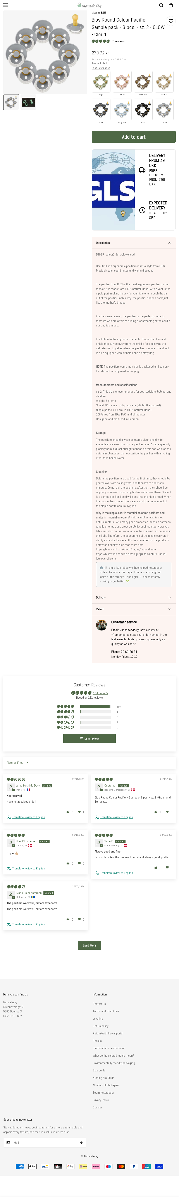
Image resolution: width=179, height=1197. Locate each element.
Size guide (99, 1070)
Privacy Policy (101, 1100)
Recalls (97, 1041)
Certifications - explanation (109, 1048)
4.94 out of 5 (100, 693)
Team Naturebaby (103, 1092)
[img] (16, 780)
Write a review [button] (89, 738)
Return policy (100, 1026)
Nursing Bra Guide (103, 1078)
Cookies (98, 1107)
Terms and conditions (106, 1011)
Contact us (99, 1004)
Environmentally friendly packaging (114, 1063)
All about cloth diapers (106, 1085)
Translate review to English (28, 817)
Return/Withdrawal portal (108, 1033)
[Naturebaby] (89, 5)
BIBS (104, 13)
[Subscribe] (81, 1143)
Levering (98, 1018)
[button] (171, 5)
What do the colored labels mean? (113, 1055)
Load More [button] (89, 945)
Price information (101, 67)
